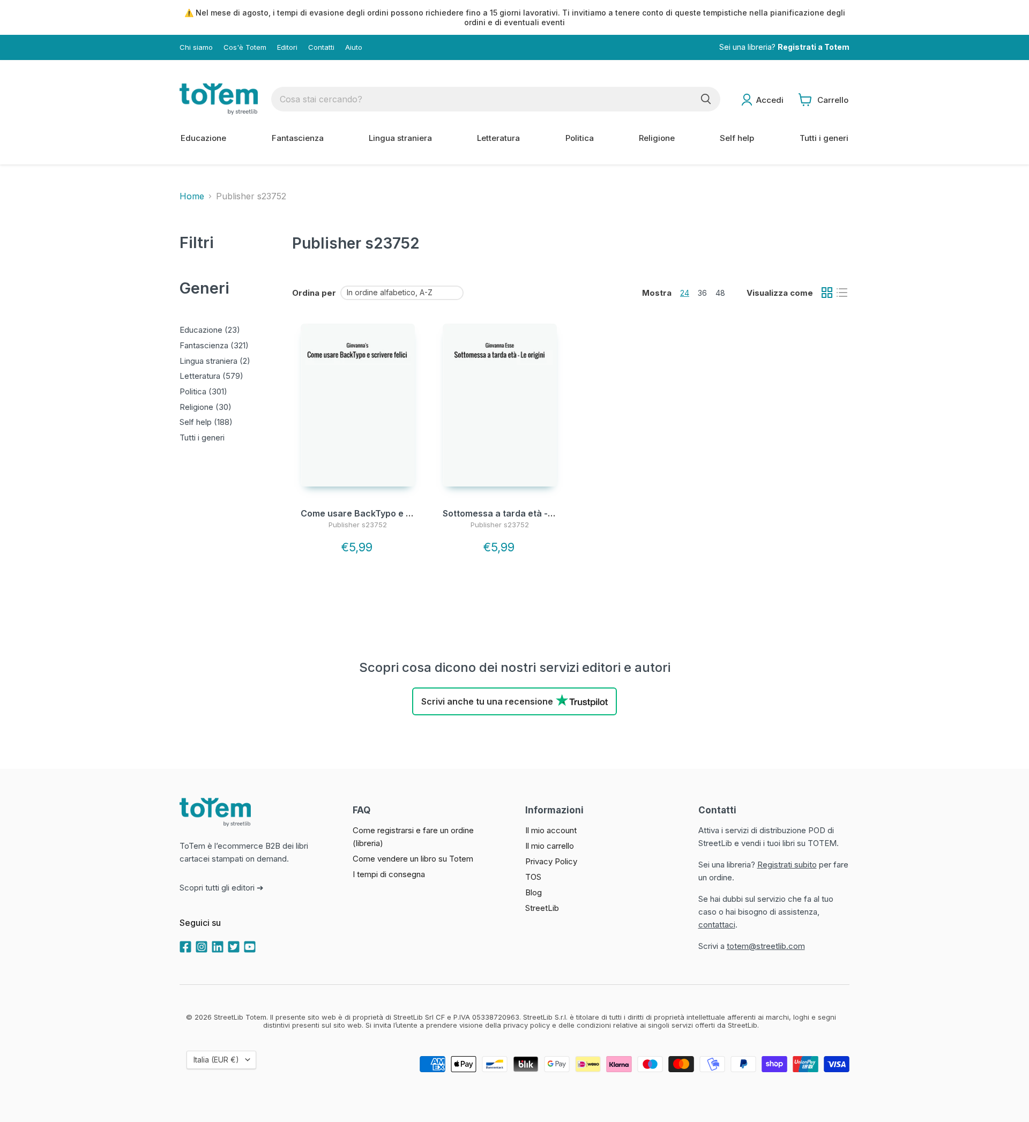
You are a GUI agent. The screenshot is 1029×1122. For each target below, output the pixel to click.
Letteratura (498, 138)
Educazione (203, 138)
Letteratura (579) (211, 376)
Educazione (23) (210, 330)
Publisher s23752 (358, 524)
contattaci (716, 924)
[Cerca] (705, 99)
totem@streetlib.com (766, 946)
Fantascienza (298, 138)
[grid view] (826, 292)
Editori (287, 47)
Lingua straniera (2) (215, 361)
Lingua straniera (400, 138)
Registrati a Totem (813, 47)
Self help (737, 138)
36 (702, 292)
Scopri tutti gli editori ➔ (222, 887)
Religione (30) (206, 407)
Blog (533, 892)
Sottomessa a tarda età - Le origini (515, 513)
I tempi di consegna (389, 874)
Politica (579, 138)
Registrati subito (787, 864)
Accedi (770, 100)
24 (684, 292)
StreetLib (542, 908)
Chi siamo (196, 47)
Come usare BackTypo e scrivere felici (382, 513)
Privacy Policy (551, 861)
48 (720, 292)
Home (192, 196)
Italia (216, 1059)
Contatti (321, 47)
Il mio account (551, 830)
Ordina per (314, 292)
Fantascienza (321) (214, 345)
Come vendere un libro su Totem (413, 859)
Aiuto (353, 47)
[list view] (841, 292)
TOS (533, 877)
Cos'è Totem (244, 47)
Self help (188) (206, 422)
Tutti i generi (824, 138)
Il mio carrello (549, 846)
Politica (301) (203, 391)
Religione (657, 138)
